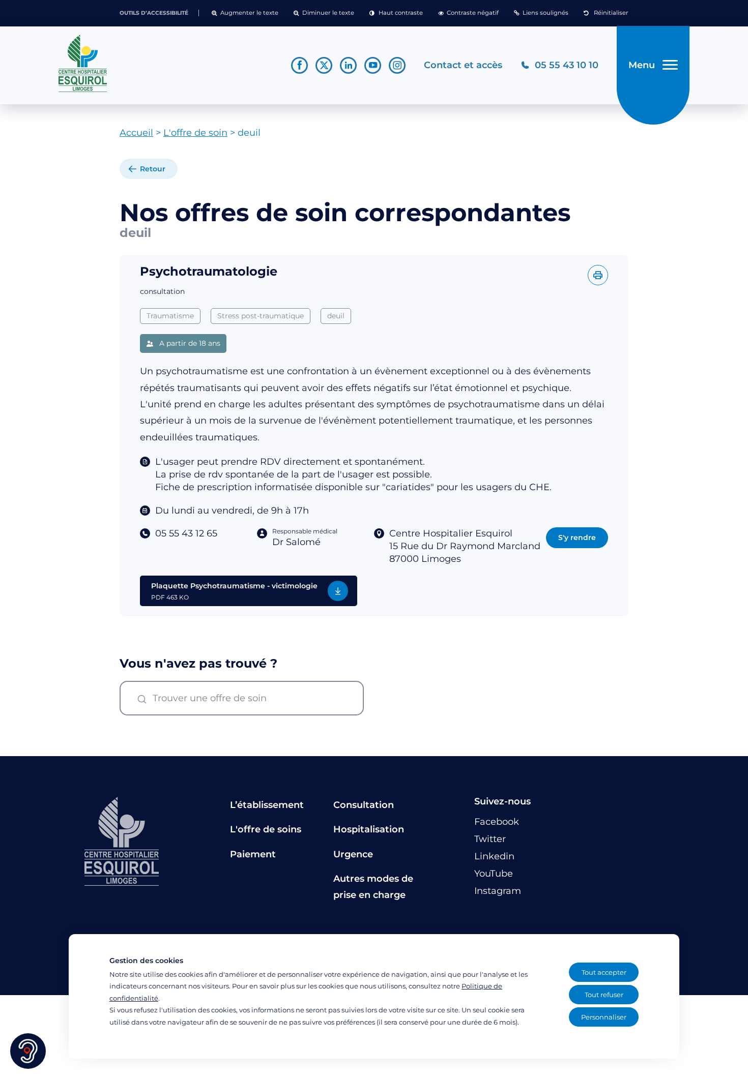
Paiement (253, 854)
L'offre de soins (265, 829)
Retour (152, 168)
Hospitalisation (368, 829)
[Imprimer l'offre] (598, 275)
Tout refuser (604, 995)
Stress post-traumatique (260, 315)
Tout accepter (604, 972)
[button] (245, 13)
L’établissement (267, 805)
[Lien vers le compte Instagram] (397, 65)
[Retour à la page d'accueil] (166, 64)
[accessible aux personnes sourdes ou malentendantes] (28, 1051)
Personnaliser (603, 1017)
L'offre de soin (195, 132)
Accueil (136, 132)
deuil (335, 315)
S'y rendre (577, 537)
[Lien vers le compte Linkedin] (348, 65)
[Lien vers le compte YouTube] (372, 65)
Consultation (363, 805)
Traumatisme (170, 315)
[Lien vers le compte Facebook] (299, 65)
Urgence (353, 854)
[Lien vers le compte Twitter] (323, 65)
